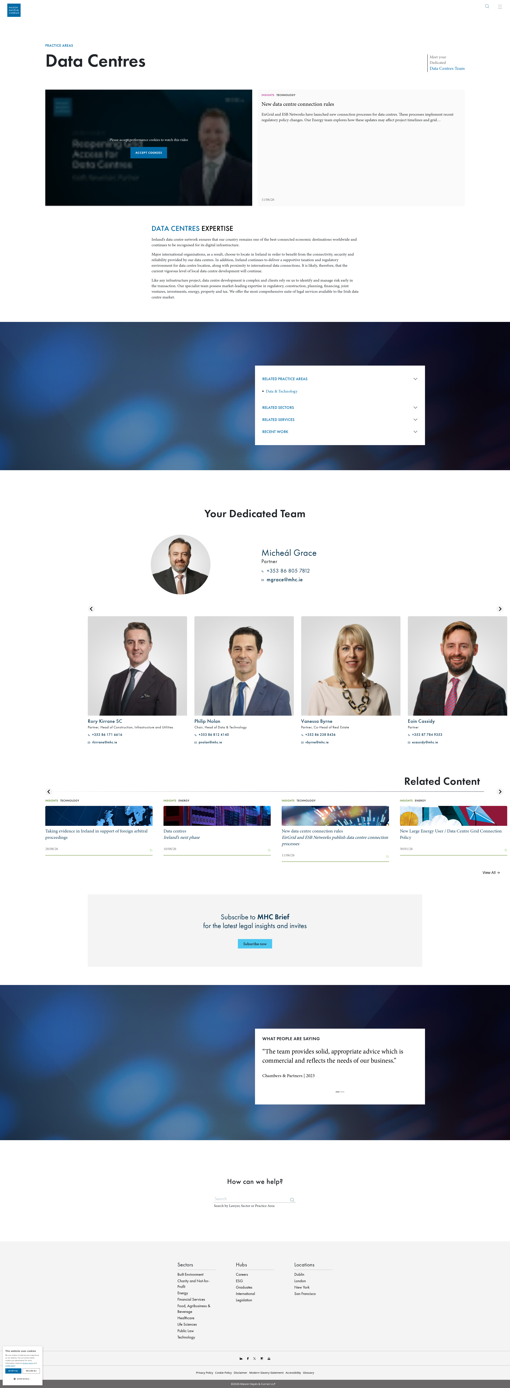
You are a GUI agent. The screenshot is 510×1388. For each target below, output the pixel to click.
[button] (22, 1379)
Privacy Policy (204, 1372)
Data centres (181, 834)
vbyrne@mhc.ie (316, 742)
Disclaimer (240, 1372)
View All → (491, 872)
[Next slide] (500, 609)
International (245, 1293)
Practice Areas (59, 45)
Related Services (278, 419)
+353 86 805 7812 (287, 570)
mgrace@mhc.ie (283, 579)
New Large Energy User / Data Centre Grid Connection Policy (451, 834)
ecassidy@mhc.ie (424, 742)
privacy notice (27, 1363)
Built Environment (190, 1274)
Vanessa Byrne (316, 721)
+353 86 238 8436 (319, 734)
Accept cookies (148, 153)
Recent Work (275, 431)
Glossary (308, 1372)
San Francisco (305, 1293)
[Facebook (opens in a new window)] (248, 1358)
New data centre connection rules (298, 104)
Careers (242, 1274)
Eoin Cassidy (421, 721)
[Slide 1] (338, 1091)
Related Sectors (278, 407)
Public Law (185, 1330)
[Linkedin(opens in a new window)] (241, 1358)
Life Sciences (187, 1324)
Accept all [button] (13, 1371)
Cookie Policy (223, 1372)
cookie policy (10, 1366)
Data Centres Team (447, 68)
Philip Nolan (207, 721)
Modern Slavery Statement (266, 1372)
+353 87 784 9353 (426, 734)
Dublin (299, 1274)
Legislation (244, 1300)
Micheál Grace (289, 553)
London (300, 1280)
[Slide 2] (342, 1091)
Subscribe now (255, 943)
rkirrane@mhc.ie (103, 742)
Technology (186, 1337)
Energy (182, 1293)
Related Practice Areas (285, 378)
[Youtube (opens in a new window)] (269, 1358)
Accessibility (293, 1372)
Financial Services (191, 1299)
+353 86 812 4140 (213, 734)
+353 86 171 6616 (106, 734)
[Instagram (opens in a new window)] (261, 1358)
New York (302, 1287)
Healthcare (185, 1318)
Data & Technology (282, 391)
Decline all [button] (31, 1371)
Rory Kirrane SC (105, 721)
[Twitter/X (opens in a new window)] (254, 1358)
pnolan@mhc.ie (209, 742)
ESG (239, 1280)
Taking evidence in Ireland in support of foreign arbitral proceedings (96, 834)
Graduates (244, 1287)
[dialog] (22, 1365)
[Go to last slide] (91, 609)
